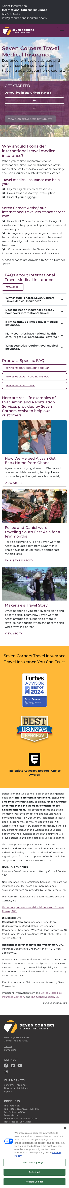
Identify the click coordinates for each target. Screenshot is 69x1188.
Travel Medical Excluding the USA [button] (27, 368)
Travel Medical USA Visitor (17, 1121)
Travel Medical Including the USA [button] (27, 376)
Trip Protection (12, 1105)
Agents (8, 1091)
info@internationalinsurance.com (24, 18)
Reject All (34, 1172)
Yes (35, 100)
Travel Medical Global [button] (20, 385)
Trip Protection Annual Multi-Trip (21, 1109)
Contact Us (10, 1050)
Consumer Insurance (15, 1085)
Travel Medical (11, 1115)
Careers (8, 1046)
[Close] (65, 1128)
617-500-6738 (11, 14)
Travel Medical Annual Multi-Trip (21, 1118)
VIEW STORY (13, 483)
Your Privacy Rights (34, 1162)
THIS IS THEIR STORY (19, 560)
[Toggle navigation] (61, 30)
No (34, 108)
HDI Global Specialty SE (45, 996)
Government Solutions (16, 1088)
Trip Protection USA (14, 1112)
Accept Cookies (35, 1181)
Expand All (13, 287)
